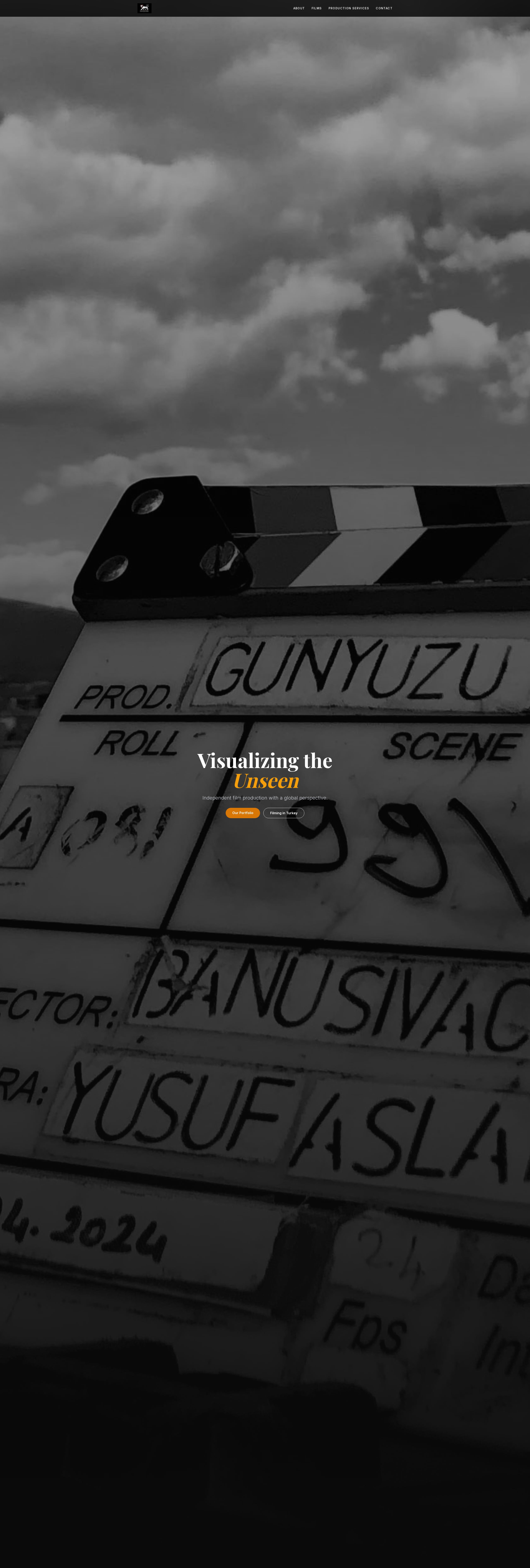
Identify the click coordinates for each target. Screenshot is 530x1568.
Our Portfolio (242, 813)
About (299, 8)
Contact (384, 8)
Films (317, 8)
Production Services (349, 8)
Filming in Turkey (284, 813)
